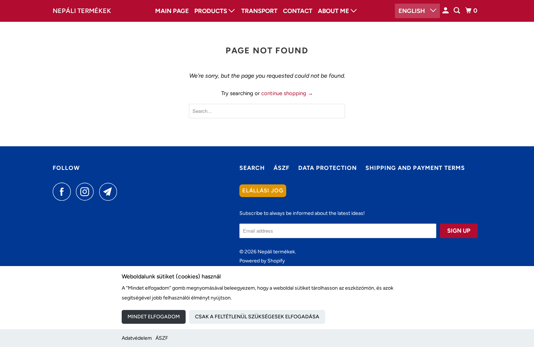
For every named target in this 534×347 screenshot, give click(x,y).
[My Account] (446, 11)
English (412, 11)
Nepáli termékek (82, 11)
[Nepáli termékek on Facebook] (63, 192)
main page (172, 11)
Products (211, 11)
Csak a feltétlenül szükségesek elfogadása (257, 317)
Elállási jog (262, 190)
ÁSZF (161, 338)
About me (334, 11)
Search (252, 167)
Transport (259, 11)
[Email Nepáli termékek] (110, 192)
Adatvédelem (137, 338)
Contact (297, 11)
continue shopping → (287, 93)
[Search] (457, 11)
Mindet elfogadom (154, 317)
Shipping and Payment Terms (415, 167)
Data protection (327, 167)
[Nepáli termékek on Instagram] (87, 192)
